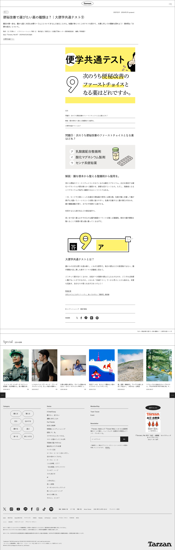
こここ (4, 522)
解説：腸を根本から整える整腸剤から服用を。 (80, 121)
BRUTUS (10, 518)
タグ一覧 (72, 509)
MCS (77, 518)
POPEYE (72, 518)
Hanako (40, 518)
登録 (124, 439)
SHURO (11, 522)
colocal (54, 518)
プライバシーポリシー (31, 522)
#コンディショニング (72, 309)
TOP (138, 331)
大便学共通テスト (8, 39)
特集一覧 (79, 509)
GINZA (34, 518)
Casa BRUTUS (18, 518)
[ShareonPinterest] (97, 317)
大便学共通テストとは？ (73, 126)
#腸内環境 (83, 309)
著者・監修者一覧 (63, 509)
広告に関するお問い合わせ (100, 509)
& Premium (47, 518)
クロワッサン (27, 518)
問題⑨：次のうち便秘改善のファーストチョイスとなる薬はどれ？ (86, 115)
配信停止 (107, 447)
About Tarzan (87, 509)
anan (4, 518)
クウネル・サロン (63, 518)
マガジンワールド (19, 522)
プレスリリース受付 (114, 509)
